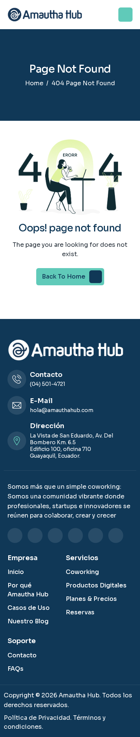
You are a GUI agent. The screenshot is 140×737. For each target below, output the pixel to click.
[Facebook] (35, 535)
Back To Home (63, 276)
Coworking (82, 572)
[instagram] (55, 535)
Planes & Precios (91, 599)
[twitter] (75, 535)
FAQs (15, 669)
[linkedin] (14, 535)
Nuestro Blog (28, 621)
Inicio (15, 572)
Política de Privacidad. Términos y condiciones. (55, 722)
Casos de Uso (28, 608)
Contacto (22, 655)
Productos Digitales (96, 585)
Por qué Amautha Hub (28, 589)
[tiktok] (95, 535)
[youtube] (115, 535)
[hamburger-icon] (125, 14)
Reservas (80, 612)
